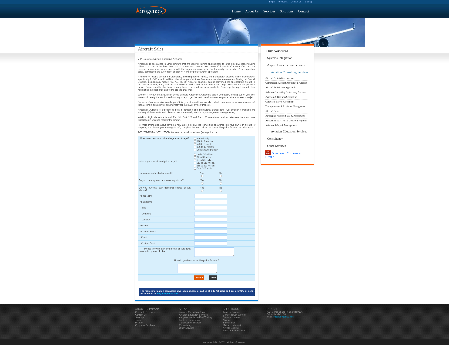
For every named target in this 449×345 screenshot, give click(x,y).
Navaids (227, 320)
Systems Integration (279, 58)
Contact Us (296, 2)
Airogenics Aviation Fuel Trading (195, 317)
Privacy (139, 322)
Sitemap (309, 2)
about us (252, 11)
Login (272, 2)
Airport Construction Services (286, 65)
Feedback (282, 2)
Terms (138, 320)
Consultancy (275, 138)
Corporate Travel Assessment (279, 101)
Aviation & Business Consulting (281, 97)
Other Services (276, 146)
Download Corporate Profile (282, 155)
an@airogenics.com (167, 293)
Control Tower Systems (235, 314)
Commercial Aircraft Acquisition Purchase (286, 82)
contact (303, 11)
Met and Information (233, 325)
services (269, 11)
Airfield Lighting (231, 328)
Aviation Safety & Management (281, 125)
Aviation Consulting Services (289, 72)
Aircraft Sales (272, 111)
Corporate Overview (145, 312)
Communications (231, 317)
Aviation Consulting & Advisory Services (285, 92)
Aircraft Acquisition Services (279, 78)
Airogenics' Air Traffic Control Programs (286, 120)
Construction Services (190, 322)
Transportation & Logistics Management (285, 106)
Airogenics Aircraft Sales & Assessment (285, 116)
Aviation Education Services (289, 131)
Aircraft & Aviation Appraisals (280, 87)
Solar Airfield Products (234, 330)
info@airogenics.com (283, 317)
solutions (286, 11)
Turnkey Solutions (232, 312)
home (236, 11)
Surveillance (229, 322)
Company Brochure (145, 325)
